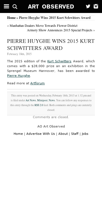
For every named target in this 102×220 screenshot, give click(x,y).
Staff (74, 134)
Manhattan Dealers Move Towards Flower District (43, 25)
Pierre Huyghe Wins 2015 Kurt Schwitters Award (51, 44)
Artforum (37, 83)
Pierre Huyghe (18, 76)
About (63, 134)
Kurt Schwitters (59, 61)
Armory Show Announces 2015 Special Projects (59, 30)
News (52, 100)
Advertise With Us (40, 134)
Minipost (42, 100)
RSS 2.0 (39, 105)
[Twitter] (86, 6)
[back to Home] (51, 6)
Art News (31, 100)
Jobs (85, 134)
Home (11, 17)
